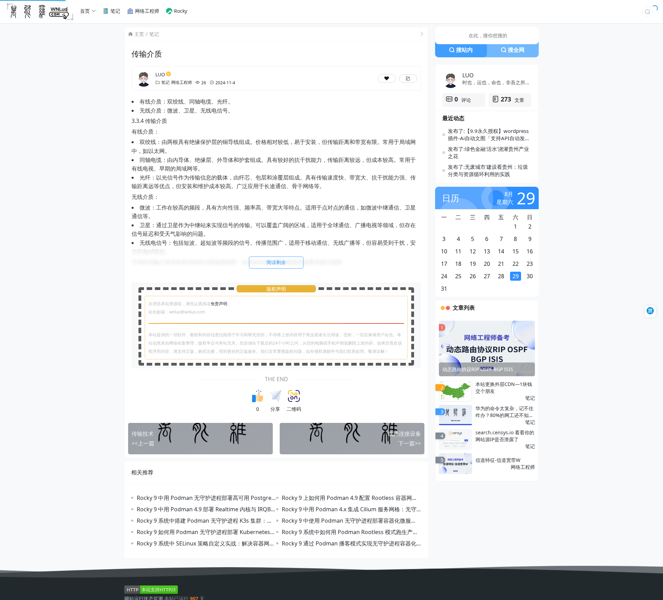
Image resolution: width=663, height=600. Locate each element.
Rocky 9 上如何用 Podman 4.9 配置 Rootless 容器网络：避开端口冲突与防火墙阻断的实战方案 (347, 496)
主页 (139, 33)
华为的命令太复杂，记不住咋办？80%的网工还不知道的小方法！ (504, 411)
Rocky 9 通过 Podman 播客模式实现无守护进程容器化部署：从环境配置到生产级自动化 (349, 542)
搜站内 (464, 49)
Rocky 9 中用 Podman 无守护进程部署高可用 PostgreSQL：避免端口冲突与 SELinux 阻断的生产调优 (205, 496)
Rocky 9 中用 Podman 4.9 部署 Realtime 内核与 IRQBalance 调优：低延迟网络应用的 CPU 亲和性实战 (206, 508)
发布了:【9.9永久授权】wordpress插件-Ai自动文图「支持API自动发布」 (488, 134)
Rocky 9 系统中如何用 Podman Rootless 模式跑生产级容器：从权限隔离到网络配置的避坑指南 (350, 530)
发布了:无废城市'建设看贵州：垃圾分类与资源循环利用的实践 (488, 170)
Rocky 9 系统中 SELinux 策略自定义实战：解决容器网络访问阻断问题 (206, 542)
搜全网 (516, 49)
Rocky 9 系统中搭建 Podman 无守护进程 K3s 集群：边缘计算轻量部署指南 (204, 519)
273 (506, 98)
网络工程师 (181, 81)
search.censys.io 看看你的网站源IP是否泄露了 (504, 435)
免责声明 (219, 302)
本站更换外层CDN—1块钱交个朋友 (503, 387)
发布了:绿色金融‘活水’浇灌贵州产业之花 (489, 152)
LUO (160, 73)
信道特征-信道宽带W (498, 459)
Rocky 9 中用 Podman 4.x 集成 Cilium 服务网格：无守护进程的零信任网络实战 (351, 508)
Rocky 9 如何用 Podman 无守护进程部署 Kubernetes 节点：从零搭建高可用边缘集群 (206, 530)
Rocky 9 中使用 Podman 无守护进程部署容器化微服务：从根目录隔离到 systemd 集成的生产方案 (346, 519)
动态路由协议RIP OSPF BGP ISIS (478, 368)
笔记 (154, 33)
